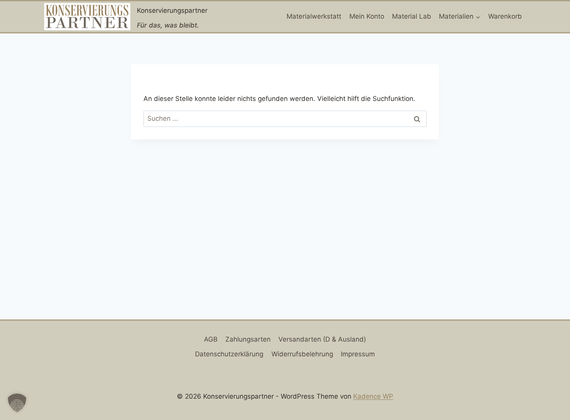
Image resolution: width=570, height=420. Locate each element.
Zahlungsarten (248, 339)
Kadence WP (373, 396)
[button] (17, 403)
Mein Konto (366, 16)
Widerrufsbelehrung (302, 354)
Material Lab (411, 16)
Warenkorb (505, 16)
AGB (211, 339)
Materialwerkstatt (314, 16)
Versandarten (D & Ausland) (322, 339)
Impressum (358, 354)
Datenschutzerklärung (229, 354)
